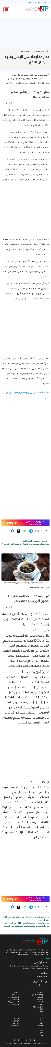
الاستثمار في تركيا (13, 997)
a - (5, 103)
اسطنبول (40, 997)
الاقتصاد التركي (14, 999)
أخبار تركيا (40, 992)
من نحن (16, 1021)
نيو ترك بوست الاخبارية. (12, 1043)
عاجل (41, 1011)
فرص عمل (39, 999)
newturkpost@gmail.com (39, 985)
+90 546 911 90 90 (42, 977)
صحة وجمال (25, 51)
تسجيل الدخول (43, 3)
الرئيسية (46, 51)
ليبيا (42, 1035)
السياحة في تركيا (13, 1002)
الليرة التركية (39, 1002)
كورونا (41, 1004)
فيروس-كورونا (38, 1007)
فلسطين (40, 1030)
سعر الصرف (15, 995)
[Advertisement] (25, 32)
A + (10, 103)
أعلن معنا (16, 1023)
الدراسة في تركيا (14, 1004)
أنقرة (41, 1009)
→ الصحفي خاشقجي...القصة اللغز (36, 541)
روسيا (41, 1028)
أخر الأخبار (36, 51)
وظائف (16, 992)
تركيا (41, 1018)
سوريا (41, 1021)
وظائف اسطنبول (37, 995)
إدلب (41, 1023)
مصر (41, 1033)
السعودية (40, 1025)
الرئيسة (16, 1018)
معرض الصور (15, 1025)
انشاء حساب (29, 3)
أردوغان (40, 1014)
